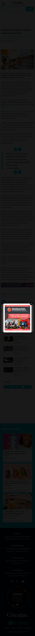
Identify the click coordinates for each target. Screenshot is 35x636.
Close (31, 303)
